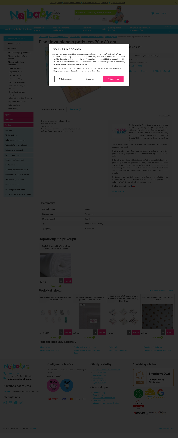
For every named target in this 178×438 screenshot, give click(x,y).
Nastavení (90, 79)
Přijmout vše (113, 79)
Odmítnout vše (65, 79)
